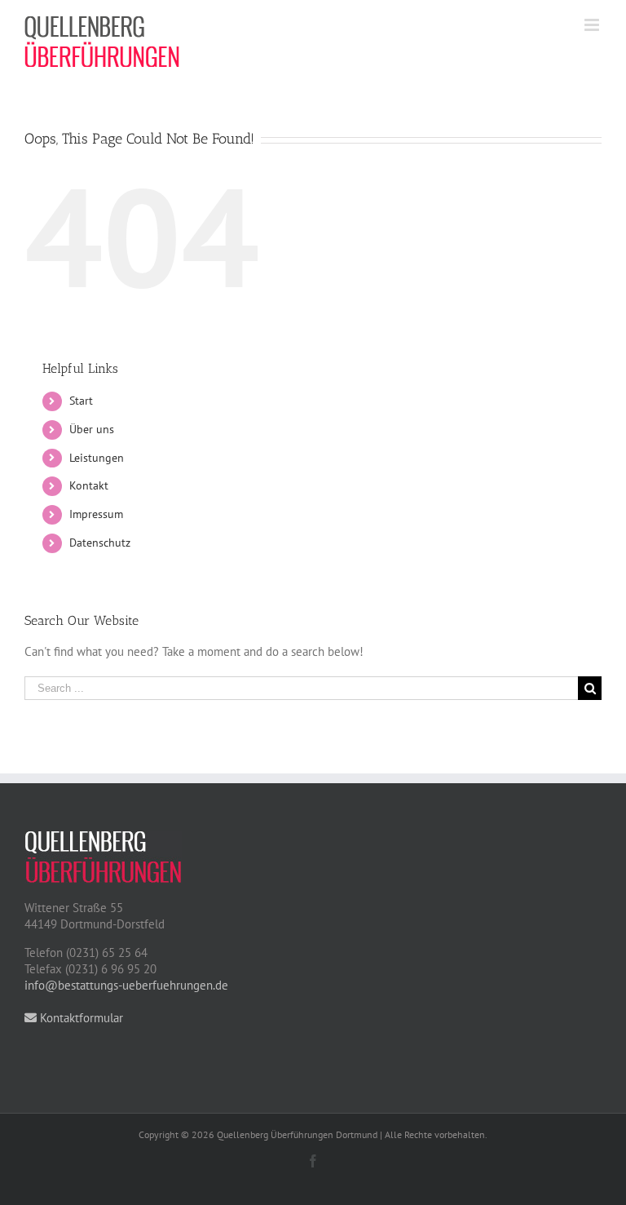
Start (81, 400)
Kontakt (88, 485)
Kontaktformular (80, 1018)
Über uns (91, 429)
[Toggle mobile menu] (593, 24)
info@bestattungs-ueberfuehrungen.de (126, 985)
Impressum (96, 514)
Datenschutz (99, 542)
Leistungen (96, 457)
